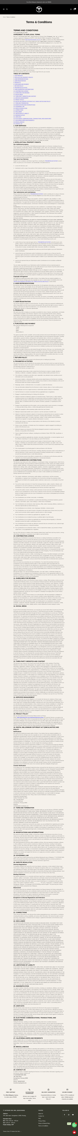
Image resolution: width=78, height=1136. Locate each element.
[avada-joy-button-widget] (74, 1132)
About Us (40, 1113)
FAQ (39, 1118)
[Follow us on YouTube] (73, 1115)
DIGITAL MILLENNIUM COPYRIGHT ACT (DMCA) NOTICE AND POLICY (31, 281)
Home (4, 17)
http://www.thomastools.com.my (32, 39)
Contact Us (41, 1116)
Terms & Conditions (43, 1125)
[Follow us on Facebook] (64, 1115)
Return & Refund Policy (44, 1123)
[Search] (7, 9)
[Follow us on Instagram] (69, 1115)
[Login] (71, 9)
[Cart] (74, 9)
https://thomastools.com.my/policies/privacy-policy (30, 717)
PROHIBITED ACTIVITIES (36, 194)
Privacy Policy (42, 1121)
